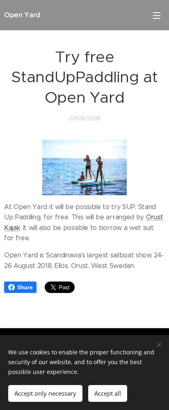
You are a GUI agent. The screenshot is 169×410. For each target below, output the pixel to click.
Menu (156, 15)
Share (24, 287)
